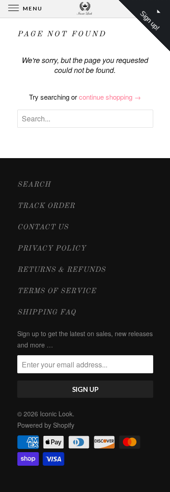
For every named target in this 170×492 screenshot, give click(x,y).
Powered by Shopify (45, 424)
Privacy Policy (51, 248)
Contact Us (42, 227)
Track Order (46, 206)
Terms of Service (56, 291)
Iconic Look (56, 413)
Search (34, 184)
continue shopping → (110, 96)
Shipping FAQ (46, 312)
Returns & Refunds (61, 270)
